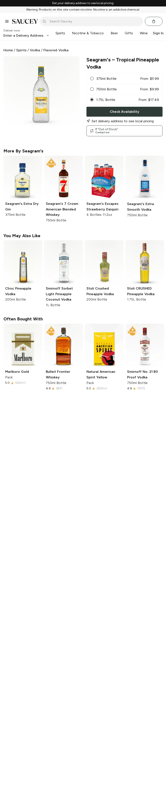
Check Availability (124, 112)
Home (8, 50)
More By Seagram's (23, 151)
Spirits (21, 50)
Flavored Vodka (56, 50)
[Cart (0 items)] (154, 21)
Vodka (35, 50)
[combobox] (94, 21)
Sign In (158, 33)
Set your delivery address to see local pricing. (83, 3)
